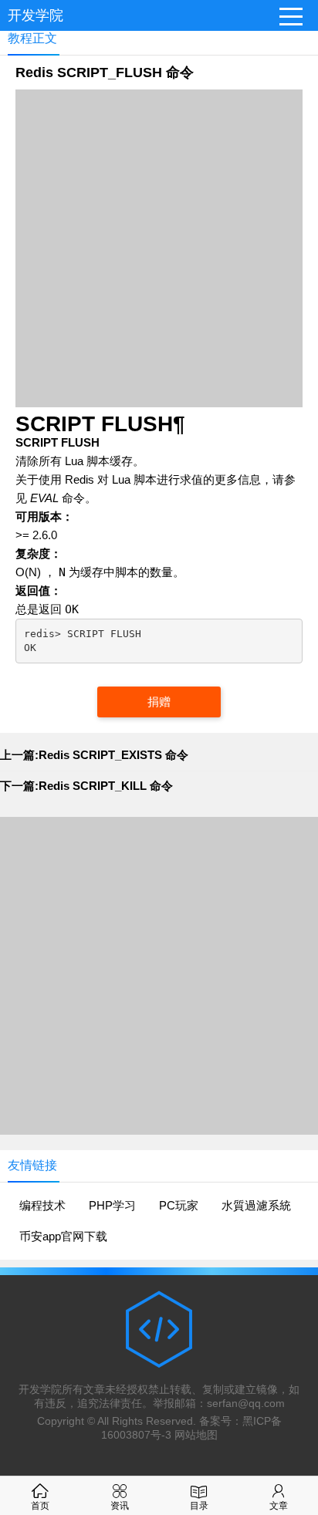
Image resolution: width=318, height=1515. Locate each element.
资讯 (119, 1505)
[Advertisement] (159, 248)
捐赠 (159, 701)
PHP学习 (112, 1205)
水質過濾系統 (256, 1205)
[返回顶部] (302, 1347)
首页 (40, 1505)
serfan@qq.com (246, 1403)
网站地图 (196, 1435)
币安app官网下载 (63, 1236)
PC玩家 (178, 1205)
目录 (199, 1505)
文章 (278, 1505)
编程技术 (42, 1205)
